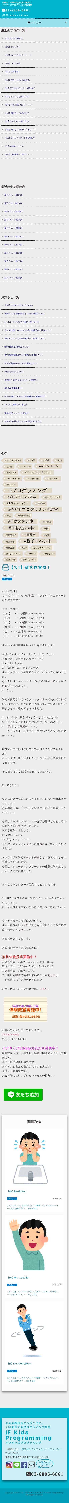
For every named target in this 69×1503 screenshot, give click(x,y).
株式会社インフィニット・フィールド (42, 1449)
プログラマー (48, 554)
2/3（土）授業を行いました (15, 405)
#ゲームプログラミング (38, 472)
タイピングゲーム (13, 554)
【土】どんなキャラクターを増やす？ (20, 88)
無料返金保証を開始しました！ (17, 347)
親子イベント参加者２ (13, 220)
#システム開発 (33, 479)
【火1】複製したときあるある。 (17, 80)
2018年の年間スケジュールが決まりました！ (23, 421)
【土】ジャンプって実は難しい (17, 121)
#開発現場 (10, 548)
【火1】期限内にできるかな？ (16, 113)
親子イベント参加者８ (13, 261)
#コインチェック (13, 479)
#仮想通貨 (41, 503)
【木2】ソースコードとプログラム (18, 305)
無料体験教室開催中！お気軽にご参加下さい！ (23, 355)
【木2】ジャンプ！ (12, 47)
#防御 (24, 548)
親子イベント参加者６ (13, 278)
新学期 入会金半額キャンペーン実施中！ (21, 380)
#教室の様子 (11, 535)
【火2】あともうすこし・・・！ (17, 55)
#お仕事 (9, 467)
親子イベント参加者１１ (14, 236)
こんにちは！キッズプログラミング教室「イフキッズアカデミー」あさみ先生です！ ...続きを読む (33, 1207)
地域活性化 (10, 560)
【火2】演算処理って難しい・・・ (18, 154)
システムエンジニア (42, 548)
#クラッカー (11, 473)
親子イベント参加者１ (13, 228)
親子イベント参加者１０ (14, 245)
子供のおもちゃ (29, 560)
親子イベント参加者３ (13, 211)
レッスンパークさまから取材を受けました (21, 322)
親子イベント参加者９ (13, 253)
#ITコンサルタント (13, 460)
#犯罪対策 (10, 542)
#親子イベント (38, 541)
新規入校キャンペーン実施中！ (17, 413)
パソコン (32, 554)
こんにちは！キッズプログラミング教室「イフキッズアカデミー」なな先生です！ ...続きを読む (33, 1379)
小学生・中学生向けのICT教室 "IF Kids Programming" (41, 1493)
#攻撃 (46, 529)
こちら (44, 988)
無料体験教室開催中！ (13, 388)
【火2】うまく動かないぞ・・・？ (18, 105)
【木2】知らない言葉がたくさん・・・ (20, 130)
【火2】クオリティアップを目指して (19, 138)
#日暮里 (30, 534)
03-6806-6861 (17, 10)
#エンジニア (25, 467)
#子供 (8, 516)
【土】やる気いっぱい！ (14, 146)
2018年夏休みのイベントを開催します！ (21, 363)
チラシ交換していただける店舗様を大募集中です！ (25, 396)
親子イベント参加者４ (13, 203)
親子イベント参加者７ (13, 269)
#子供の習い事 (20, 521)
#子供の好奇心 (24, 516)
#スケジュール (53, 479)
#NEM (59, 460)
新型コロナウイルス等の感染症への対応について (24, 338)
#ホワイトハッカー (17, 503)
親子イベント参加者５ (13, 195)
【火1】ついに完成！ (13, 63)
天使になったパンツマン (14, 372)
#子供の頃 (47, 522)
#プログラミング (28, 490)
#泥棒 (46, 535)
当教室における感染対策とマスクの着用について (24, 314)
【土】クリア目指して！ (14, 38)
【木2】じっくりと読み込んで (16, 97)
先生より (7, 579)
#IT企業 (31, 460)
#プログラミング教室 (21, 497)
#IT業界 (46, 460)
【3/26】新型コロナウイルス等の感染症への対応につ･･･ (27, 330)
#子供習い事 (21, 527)
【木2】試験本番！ (12, 72)
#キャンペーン (49, 466)
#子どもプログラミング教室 (33, 509)
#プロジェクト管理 (52, 497)
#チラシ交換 (11, 484)
